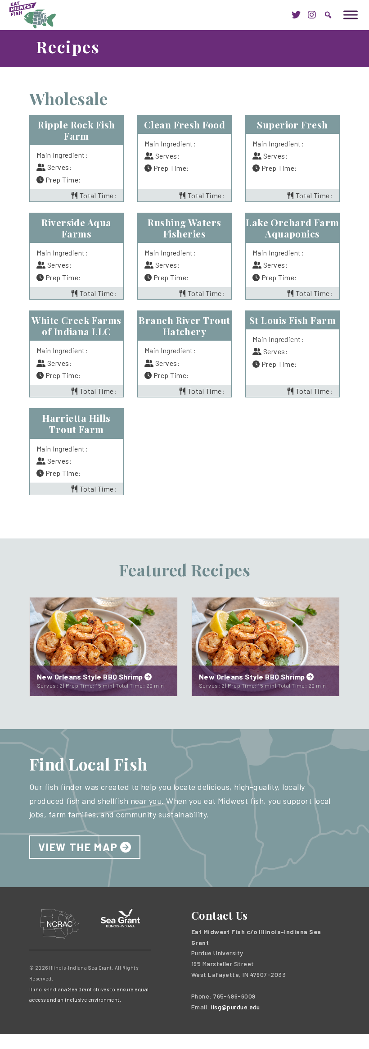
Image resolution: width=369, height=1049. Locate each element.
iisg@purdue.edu (235, 1007)
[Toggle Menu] (350, 14)
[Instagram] (312, 15)
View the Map (78, 846)
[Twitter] (296, 15)
